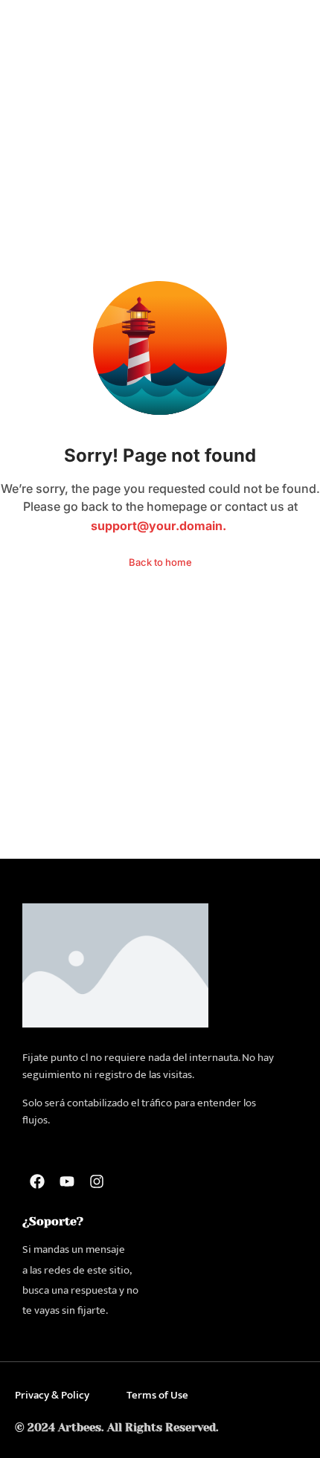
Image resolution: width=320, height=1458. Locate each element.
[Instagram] (97, 1181)
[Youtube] (67, 1181)
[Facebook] (37, 1181)
